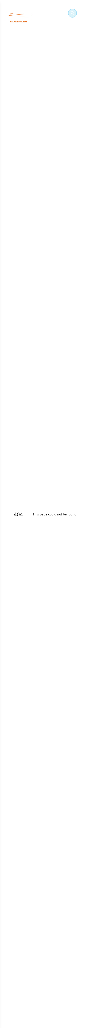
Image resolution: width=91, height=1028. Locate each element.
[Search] (72, 13)
